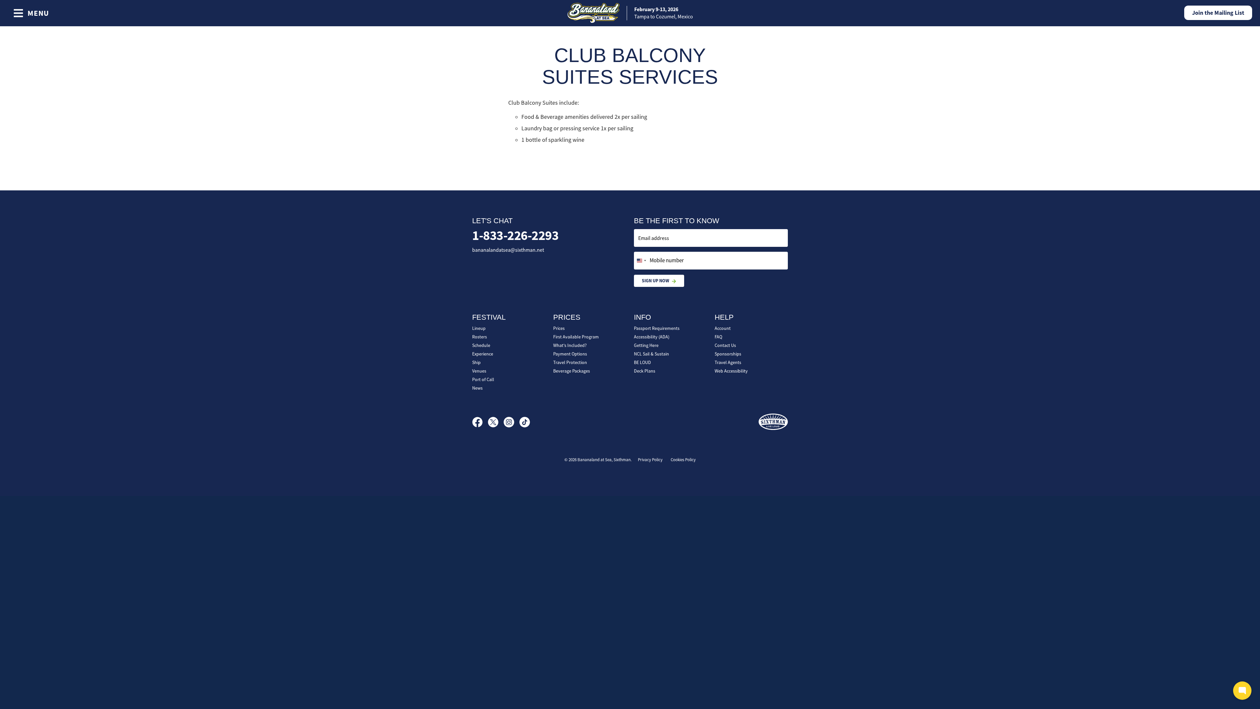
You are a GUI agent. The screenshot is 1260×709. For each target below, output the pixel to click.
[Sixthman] (773, 422)
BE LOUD (642, 362)
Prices (559, 328)
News (477, 388)
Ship (476, 362)
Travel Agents (728, 362)
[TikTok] (524, 422)
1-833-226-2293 (515, 235)
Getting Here (646, 345)
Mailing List (1218, 13)
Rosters (479, 337)
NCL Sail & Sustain (651, 354)
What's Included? (570, 345)
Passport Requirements (657, 328)
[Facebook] (480, 422)
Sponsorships (728, 354)
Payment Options (570, 354)
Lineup (479, 328)
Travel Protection (570, 362)
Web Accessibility (731, 371)
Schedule (481, 345)
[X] (496, 422)
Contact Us (725, 345)
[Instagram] (511, 422)
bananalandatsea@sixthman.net (508, 250)
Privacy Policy (650, 459)
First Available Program (576, 337)
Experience (482, 354)
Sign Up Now (655, 281)
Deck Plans (644, 371)
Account (723, 328)
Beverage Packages (571, 371)
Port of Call (483, 379)
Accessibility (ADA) (651, 337)
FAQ (718, 337)
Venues (479, 371)
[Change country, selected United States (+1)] (641, 260)
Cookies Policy (683, 459)
